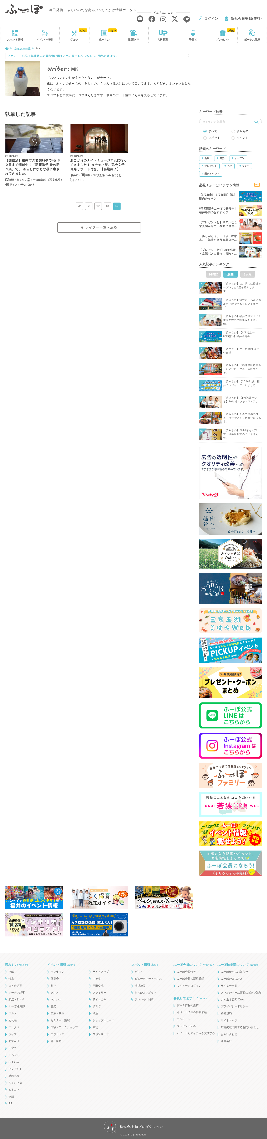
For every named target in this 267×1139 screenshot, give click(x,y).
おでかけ (29, 184)
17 (98, 206)
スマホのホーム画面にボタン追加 (241, 1011)
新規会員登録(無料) (246, 18)
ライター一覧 (22, 48)
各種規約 (226, 1032)
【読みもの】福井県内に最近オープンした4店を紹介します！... (242, 287)
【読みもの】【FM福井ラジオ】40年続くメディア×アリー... (240, 401)
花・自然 (56, 1060)
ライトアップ (101, 990)
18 (107, 206)
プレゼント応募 (186, 1045)
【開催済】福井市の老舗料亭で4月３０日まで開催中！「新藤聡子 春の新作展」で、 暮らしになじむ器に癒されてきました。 (32, 166)
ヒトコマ (14, 1108)
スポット (15, 39)
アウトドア (57, 1053)
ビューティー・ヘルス (148, 997)
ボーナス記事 (252, 39)
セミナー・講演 (60, 1039)
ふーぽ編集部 (38, 179)
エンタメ (14, 1046)
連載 (11, 1115)
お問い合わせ (229, 1053)
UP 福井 (163, 39)
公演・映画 (57, 1032)
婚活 (95, 1032)
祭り (53, 1004)
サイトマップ (229, 1039)
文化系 (56, 179)
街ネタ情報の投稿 (188, 1024)
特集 (87, 175)
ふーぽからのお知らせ (234, 990)
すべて (213, 131)
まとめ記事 (15, 1004)
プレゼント (222, 39)
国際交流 (98, 1004)
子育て (193, 39)
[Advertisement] (230, 79)
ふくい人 (14, 1080)
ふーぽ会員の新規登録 (190, 997)
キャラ (97, 997)
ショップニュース (103, 1039)
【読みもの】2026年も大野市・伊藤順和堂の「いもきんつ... (240, 434)
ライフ (13, 184)
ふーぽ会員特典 (186, 990)
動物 (95, 1046)
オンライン (57, 990)
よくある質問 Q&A (232, 1018)
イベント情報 (61, 983)
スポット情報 (144, 983)
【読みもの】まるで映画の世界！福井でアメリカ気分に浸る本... (242, 418)
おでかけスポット (145, 1011)
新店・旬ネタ (16, 179)
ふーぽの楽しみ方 (232, 997)
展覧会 (55, 997)
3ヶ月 (248, 274)
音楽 (53, 1025)
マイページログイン (189, 1004)
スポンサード (101, 1053)
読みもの (104, 39)
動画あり (133, 39)
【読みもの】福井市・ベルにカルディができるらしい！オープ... (242, 303)
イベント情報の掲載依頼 (192, 1031)
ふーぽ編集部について (238, 983)
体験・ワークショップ (64, 1046)
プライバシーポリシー (234, 1025)
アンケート (183, 1038)
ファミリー (99, 1011)
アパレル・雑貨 (144, 1018)
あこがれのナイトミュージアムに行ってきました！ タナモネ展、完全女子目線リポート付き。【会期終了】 (98, 164)
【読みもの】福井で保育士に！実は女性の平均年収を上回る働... (242, 320)
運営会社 (226, 1060)
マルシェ (56, 1018)
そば (11, 990)
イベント (45, 39)
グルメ (74, 39)
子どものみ (99, 1018)
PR (10, 1122)
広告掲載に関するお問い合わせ (240, 1046)
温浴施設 (140, 1004)
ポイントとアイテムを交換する (196, 1052)
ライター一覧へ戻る (101, 227)
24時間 (213, 274)
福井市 (74, 175)
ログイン (211, 18)
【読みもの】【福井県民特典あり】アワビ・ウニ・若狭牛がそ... (242, 369)
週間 (230, 274)
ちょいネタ (15, 1101)
